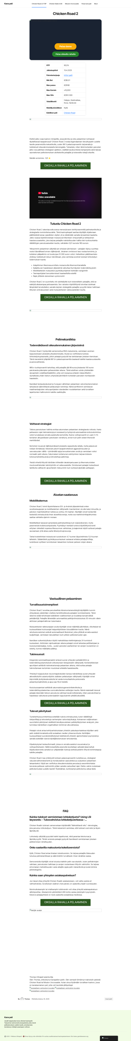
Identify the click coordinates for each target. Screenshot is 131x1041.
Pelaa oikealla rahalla (66, 54)
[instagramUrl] (42, 988)
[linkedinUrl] (42, 991)
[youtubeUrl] (67, 988)
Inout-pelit (109, 999)
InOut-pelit (68, 75)
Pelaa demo (65, 46)
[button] (125, 3)
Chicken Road (69, 113)
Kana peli (8, 3)
